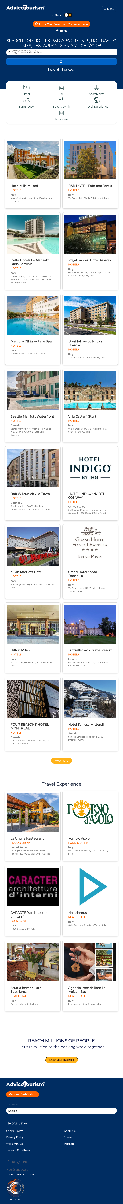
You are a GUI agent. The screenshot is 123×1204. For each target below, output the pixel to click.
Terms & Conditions (18, 1150)
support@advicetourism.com (25, 1174)
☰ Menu (109, 8)
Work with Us (14, 1143)
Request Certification (22, 1094)
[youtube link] (24, 1162)
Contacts (69, 1137)
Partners (69, 1143)
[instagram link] (13, 1162)
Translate (12, 1104)
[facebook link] (8, 1162)
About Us (70, 1131)
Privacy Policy (15, 1137)
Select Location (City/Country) (25, 51)
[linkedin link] (18, 1162)
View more (61, 760)
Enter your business (61, 1059)
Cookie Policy (14, 1131)
